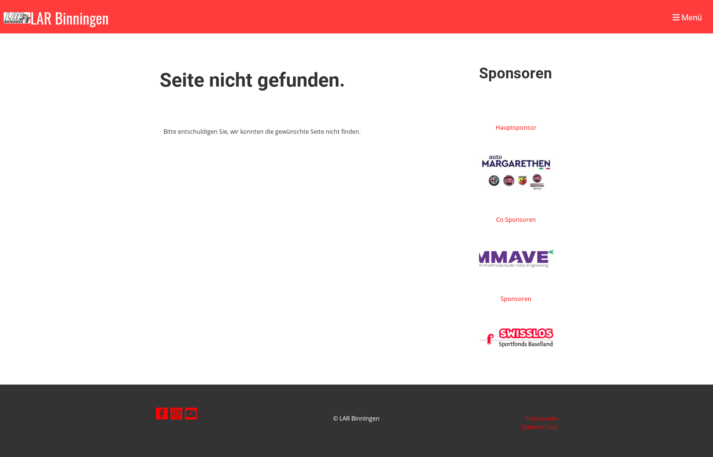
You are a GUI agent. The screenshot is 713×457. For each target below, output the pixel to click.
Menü (691, 17)
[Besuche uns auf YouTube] (191, 415)
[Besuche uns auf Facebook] (162, 415)
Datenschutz (539, 427)
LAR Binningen (69, 17)
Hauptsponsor (516, 127)
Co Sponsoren (516, 219)
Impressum (541, 418)
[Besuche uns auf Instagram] (176, 415)
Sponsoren (516, 299)
